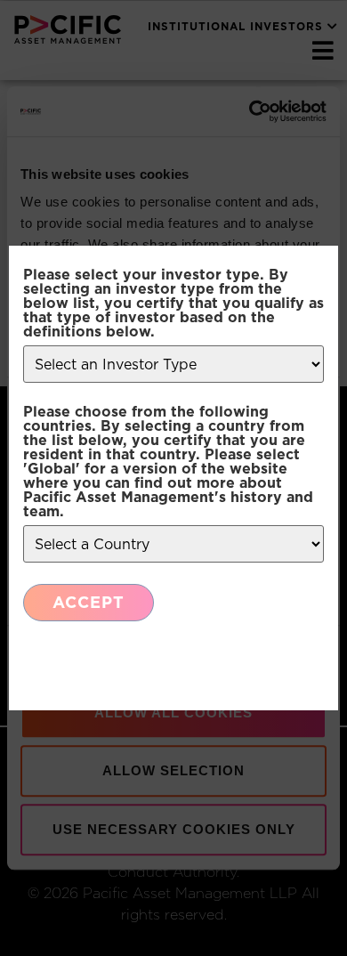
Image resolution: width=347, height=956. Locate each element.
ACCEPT (88, 602)
